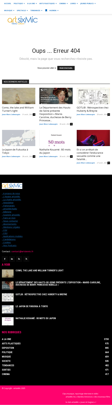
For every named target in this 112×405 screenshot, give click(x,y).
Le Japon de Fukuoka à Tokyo (15, 151)
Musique (8, 10)
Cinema (62, 3)
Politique (18, 3)
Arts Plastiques (47, 3)
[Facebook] (5, 259)
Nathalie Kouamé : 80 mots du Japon (55, 151)
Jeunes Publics (87, 3)
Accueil (7, 3)
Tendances (35, 10)
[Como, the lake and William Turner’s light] (18, 96)
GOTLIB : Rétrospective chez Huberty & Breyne (92, 109)
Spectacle (21, 10)
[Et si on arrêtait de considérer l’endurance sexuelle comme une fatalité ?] (93, 138)
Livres (73, 3)
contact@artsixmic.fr (22, 251)
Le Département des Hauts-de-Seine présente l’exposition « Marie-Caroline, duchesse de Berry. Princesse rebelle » (58, 283)
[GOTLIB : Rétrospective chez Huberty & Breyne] (93, 96)
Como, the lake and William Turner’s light (18, 109)
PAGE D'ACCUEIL (66, 68)
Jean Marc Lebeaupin (11, 114)
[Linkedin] (12, 259)
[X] (26, 259)
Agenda (52, 10)
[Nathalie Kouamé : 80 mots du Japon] (56, 138)
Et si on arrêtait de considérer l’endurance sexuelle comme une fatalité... (90, 154)
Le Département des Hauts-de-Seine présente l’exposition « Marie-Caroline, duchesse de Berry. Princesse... (55, 114)
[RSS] (19, 259)
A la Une (31, 3)
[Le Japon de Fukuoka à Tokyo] (18, 138)
